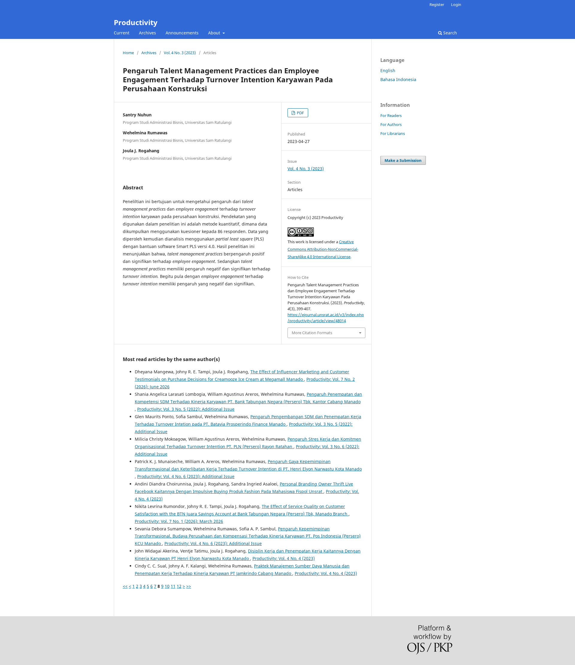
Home (128, 52)
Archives (147, 33)
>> (188, 586)
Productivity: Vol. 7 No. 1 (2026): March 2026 (179, 521)
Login (456, 4)
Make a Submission (403, 160)
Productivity (136, 22)
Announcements (182, 33)
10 (167, 586)
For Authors (391, 124)
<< (125, 586)
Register (436, 4)
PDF (300, 112)
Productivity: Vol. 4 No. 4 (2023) (283, 558)
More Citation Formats (312, 332)
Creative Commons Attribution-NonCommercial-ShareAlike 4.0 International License (323, 249)
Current (121, 33)
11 (173, 586)
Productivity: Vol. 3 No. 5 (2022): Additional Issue (185, 409)
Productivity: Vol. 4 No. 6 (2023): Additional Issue (185, 476)
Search (449, 33)
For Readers (391, 115)
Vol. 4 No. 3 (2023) (180, 52)
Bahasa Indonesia (398, 79)
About (214, 33)
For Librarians (392, 133)
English (387, 70)
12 (179, 586)
